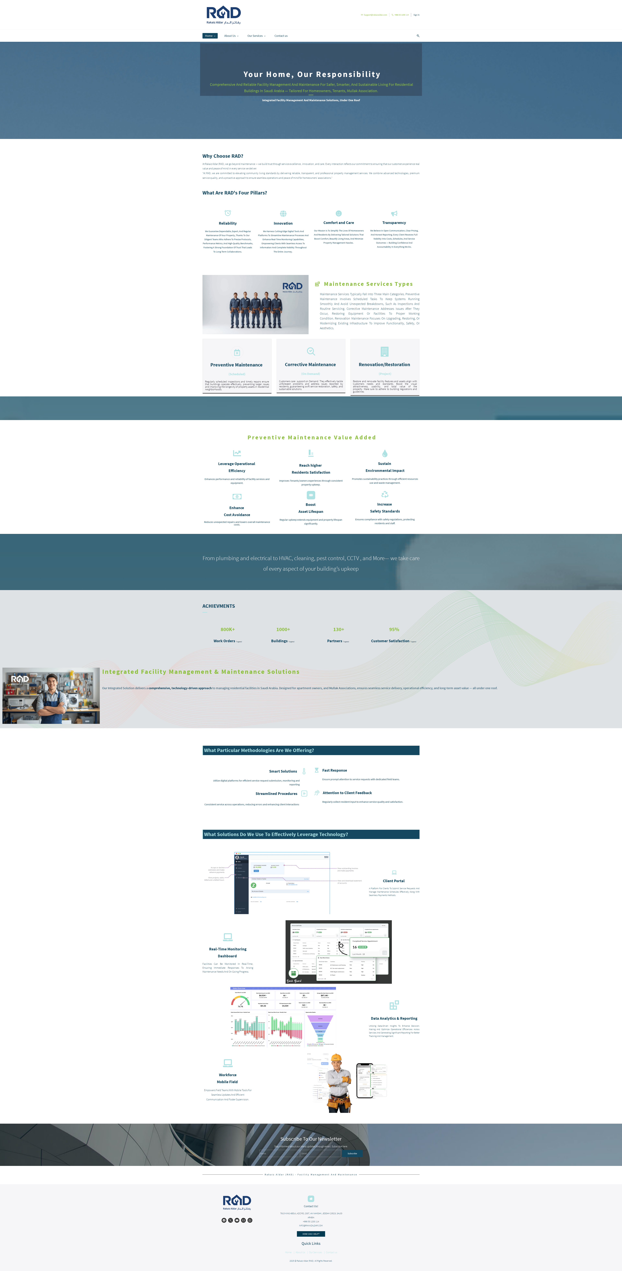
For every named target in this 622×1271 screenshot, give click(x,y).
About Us (300, 1252)
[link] (51, 670)
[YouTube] (237, 1220)
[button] (417, 35)
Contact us (331, 1252)
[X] (230, 1220)
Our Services (315, 1252)
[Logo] (223, 15)
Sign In (417, 14)
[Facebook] (224, 1220)
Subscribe (352, 1153)
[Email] (243, 1220)
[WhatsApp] (250, 1220)
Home (288, 1252)
